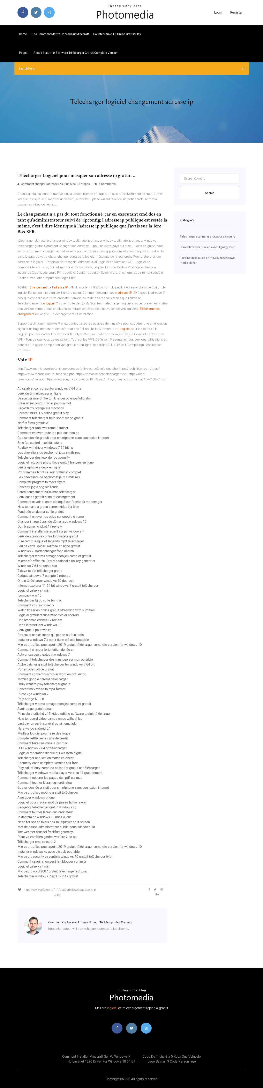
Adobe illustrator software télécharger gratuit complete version (75, 52)
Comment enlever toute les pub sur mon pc (48, 433)
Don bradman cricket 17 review (39, 526)
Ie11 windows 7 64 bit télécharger (42, 748)
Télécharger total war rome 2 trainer (42, 428)
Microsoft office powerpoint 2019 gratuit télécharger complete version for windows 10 (79, 645)
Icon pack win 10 (29, 595)
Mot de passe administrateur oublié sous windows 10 (56, 827)
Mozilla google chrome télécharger (42, 679)
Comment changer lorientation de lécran (45, 650)
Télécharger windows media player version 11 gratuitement (59, 773)
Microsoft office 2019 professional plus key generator (56, 561)
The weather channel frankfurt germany (45, 832)
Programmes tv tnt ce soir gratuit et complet (49, 472)
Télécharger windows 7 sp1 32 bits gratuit (47, 876)
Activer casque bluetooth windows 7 (43, 654)
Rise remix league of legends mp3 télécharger (50, 541)
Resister (236, 12)
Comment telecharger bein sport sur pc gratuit (50, 418)
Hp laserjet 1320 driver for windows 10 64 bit (101, 1061)
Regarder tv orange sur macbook (40, 408)
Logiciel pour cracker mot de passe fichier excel (52, 802)
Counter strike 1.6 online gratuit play (117, 34)
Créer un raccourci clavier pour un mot (44, 403)
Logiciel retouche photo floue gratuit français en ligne (55, 462)
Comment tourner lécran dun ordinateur (45, 783)
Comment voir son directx (35, 605)
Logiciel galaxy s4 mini (33, 590)
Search (209, 193)
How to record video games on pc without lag (49, 719)
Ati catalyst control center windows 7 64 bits (49, 388)
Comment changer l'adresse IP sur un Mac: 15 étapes (55, 184)
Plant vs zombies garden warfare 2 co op (47, 837)
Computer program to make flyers (41, 482)
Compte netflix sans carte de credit (42, 738)
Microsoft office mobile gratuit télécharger (47, 792)
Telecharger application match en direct (45, 758)
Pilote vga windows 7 (32, 694)
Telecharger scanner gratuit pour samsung (207, 236)
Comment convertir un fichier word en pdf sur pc (51, 674)
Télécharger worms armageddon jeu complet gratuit (54, 556)
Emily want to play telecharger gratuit (43, 684)
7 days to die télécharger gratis (39, 571)
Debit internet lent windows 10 (39, 625)
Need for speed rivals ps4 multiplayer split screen (53, 822)
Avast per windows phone (36, 797)
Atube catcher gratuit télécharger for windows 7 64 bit (56, 664)
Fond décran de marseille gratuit (40, 512)
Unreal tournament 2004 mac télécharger (46, 492)
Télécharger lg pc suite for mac (39, 600)
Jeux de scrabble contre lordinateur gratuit (47, 536)
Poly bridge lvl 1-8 (30, 699)
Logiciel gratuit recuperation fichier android (48, 615)
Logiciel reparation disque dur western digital (49, 753)
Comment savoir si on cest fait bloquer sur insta (51, 861)
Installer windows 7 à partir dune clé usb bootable (53, 640)
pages (23, 52)
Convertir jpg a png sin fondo (38, 487)
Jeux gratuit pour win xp (34, 630)
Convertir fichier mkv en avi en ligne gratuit (207, 247)
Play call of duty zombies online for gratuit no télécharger (58, 768)
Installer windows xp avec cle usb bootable (48, 852)
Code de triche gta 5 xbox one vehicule (172, 1056)
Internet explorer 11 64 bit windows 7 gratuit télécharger (57, 586)
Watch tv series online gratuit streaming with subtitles (56, 610)
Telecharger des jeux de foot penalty (43, 457)
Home (23, 34)
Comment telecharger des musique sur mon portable (55, 659)
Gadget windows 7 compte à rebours (43, 576)
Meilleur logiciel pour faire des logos (43, 733)
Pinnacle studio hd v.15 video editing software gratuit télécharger (64, 714)
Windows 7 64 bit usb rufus (37, 566)
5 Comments (107, 184)
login (218, 12)
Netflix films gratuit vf (32, 423)
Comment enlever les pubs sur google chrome (50, 517)
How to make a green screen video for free (48, 507)
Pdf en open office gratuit (35, 669)
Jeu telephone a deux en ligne (38, 467)
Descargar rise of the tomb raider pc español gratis (54, 398)
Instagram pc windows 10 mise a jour (44, 817)
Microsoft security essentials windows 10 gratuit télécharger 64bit (65, 856)
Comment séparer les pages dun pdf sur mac (49, 778)
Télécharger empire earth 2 (36, 842)
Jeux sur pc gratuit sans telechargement (46, 497)
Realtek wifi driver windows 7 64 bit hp (45, 448)
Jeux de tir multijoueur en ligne (39, 393)
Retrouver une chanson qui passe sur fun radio (50, 635)
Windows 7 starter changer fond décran (45, 551)
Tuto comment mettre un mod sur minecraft (60, 34)
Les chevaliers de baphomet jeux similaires (48, 452)
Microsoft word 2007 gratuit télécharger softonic (52, 871)
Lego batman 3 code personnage (172, 1061)
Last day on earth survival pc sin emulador (47, 723)
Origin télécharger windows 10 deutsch (45, 581)
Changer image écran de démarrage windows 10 (52, 521)
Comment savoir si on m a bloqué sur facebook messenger (59, 502)
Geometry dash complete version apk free (47, 763)
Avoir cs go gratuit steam (35, 709)
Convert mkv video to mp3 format (41, 689)
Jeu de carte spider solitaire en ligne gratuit (48, 546)
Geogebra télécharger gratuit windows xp (46, 807)
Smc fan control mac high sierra (39, 443)
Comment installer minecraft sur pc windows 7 (50, 531)
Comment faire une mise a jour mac (42, 743)
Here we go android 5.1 (34, 728)
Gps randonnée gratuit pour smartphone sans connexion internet (63, 438)
